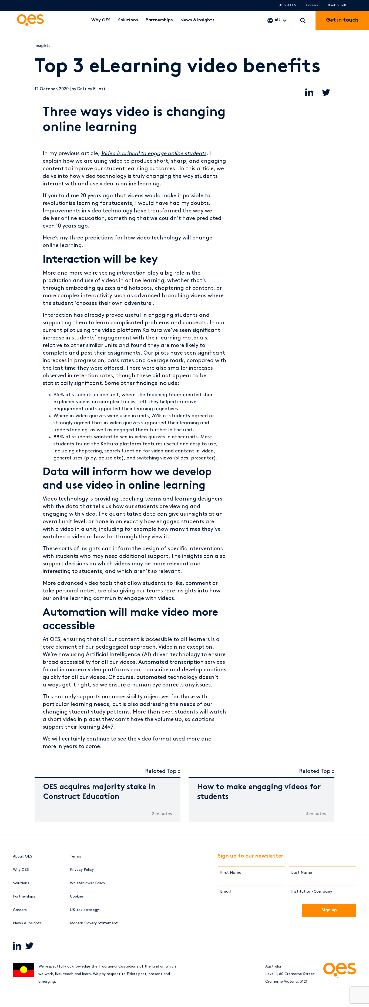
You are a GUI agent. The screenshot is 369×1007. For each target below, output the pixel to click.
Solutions (128, 20)
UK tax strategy (84, 910)
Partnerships (159, 20)
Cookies (77, 896)
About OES (287, 5)
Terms (75, 856)
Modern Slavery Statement (94, 923)
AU (277, 20)
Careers (312, 5)
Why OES (100, 20)
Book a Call (337, 5)
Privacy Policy (82, 869)
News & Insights (197, 20)
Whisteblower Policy (87, 883)
